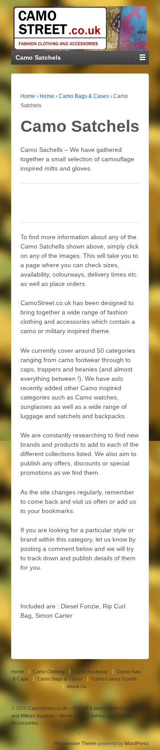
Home (27, 96)
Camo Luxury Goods (114, 678)
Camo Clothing (48, 671)
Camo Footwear (90, 671)
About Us (77, 686)
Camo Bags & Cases (84, 96)
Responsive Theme (75, 743)
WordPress (136, 743)
